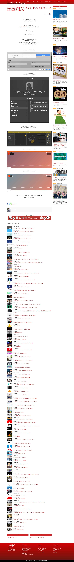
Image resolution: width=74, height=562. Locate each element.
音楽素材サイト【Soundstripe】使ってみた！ (23, 443)
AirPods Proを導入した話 (19, 505)
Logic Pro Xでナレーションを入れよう (21, 363)
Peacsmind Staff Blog (26, 548)
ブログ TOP (60, 6)
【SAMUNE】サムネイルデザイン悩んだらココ (23, 235)
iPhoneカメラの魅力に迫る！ (19, 297)
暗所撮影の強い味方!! (18, 332)
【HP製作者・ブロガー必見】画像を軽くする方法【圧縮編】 (25, 398)
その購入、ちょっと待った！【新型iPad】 (22, 329)
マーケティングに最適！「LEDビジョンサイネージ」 (24, 405)
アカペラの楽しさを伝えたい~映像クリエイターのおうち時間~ (26, 484)
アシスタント (25, 555)
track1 (9, 191)
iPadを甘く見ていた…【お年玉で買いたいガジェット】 (24, 279)
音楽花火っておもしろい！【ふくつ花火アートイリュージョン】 (26, 259)
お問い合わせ (55, 550)
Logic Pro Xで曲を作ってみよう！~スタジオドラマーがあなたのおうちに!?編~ (29, 512)
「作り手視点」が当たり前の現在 (20, 255)
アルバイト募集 (41, 549)
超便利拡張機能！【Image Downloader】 (22, 446)
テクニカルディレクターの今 (19, 498)
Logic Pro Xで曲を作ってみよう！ (20, 522)
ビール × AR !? (16, 325)
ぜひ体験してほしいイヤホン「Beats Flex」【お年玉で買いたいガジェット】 (29, 283)
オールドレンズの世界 (18, 248)
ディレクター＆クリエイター (28, 554)
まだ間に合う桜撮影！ (18, 266)
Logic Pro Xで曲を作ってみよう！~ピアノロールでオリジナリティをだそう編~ (29, 502)
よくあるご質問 (56, 549)
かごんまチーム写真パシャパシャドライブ (22, 481)
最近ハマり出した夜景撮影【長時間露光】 (22, 377)
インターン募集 (41, 552)
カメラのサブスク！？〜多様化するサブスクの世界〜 (24, 439)
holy (7, 168)
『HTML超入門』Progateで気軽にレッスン (22, 367)
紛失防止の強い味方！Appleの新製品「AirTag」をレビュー (25, 315)
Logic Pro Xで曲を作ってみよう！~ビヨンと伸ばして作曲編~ (26, 519)
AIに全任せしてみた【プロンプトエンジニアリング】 (24, 231)
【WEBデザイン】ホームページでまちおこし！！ (23, 300)
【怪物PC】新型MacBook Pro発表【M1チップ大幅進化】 (25, 290)
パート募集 (40, 550)
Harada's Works (25, 549)
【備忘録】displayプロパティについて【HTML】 (23, 408)
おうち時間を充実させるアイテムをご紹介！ (22, 432)
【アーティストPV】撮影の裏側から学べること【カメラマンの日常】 (27, 304)
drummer (9, 168)
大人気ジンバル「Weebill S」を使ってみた (22, 318)
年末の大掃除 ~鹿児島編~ (19, 529)
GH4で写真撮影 (17, 436)
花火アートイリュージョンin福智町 (60, 56)
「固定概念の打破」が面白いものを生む (21, 269)
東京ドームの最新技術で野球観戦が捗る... (22, 252)
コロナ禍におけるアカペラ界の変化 (21, 467)
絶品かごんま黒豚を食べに (19, 526)
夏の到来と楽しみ (56, 19)
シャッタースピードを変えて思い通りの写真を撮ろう (24, 228)
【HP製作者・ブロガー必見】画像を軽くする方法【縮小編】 (25, 401)
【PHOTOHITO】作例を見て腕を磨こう (21, 245)
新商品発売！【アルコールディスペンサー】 (22, 415)
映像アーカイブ (25, 552)
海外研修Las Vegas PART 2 (58, 200)
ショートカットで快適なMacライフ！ (21, 464)
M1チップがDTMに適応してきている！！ (22, 286)
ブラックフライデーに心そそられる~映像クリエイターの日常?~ (26, 474)
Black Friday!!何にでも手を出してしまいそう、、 (23, 238)
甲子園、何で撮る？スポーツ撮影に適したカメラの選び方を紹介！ (27, 273)
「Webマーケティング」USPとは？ (21, 381)
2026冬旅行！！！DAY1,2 (58, 102)
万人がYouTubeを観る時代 (19, 412)
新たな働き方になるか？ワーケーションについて (23, 360)
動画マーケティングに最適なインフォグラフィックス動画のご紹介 (27, 426)
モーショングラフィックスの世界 (59, 177)
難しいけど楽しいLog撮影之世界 (20, 353)
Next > (41, 534)
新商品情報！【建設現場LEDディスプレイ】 (22, 356)
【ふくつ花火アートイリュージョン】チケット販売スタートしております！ (28, 262)
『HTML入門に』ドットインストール (21, 391)
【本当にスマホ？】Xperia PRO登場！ (21, 388)
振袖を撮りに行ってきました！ (20, 457)
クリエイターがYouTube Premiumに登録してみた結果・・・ (25, 422)
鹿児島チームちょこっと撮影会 (20, 460)
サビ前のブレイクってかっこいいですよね (22, 241)
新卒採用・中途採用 (42, 548)
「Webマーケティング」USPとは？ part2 (22, 374)
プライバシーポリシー (57, 548)
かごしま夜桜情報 (17, 346)
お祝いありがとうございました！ (20, 339)
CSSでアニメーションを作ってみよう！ (21, 293)
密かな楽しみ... (17, 515)
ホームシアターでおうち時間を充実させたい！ (23, 508)
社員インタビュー (25, 553)
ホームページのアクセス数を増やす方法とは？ (23, 370)
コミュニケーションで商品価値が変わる (21, 394)
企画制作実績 (25, 550)
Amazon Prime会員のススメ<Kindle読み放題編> (23, 419)
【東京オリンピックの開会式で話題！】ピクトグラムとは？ (25, 307)
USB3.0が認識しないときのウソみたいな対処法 (23, 322)
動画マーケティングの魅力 (19, 488)
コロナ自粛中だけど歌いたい (19, 495)
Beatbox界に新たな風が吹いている (20, 336)
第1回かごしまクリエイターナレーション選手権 (23, 491)
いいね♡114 (49, 15)
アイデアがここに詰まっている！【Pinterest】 (23, 450)
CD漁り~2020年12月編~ (19, 470)
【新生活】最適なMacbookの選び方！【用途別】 (23, 343)
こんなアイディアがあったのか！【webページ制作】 (24, 384)
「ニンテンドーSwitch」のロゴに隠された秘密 (23, 349)
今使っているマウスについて (19, 453)
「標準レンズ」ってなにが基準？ (20, 429)
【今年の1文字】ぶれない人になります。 (22, 276)
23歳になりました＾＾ (57, 80)
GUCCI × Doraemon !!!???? (58, 38)
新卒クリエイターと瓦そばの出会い (37, 537)
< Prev (18, 534)
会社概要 (55, 552)
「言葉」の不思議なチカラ (12, 537)
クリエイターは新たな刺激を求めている (21, 477)
